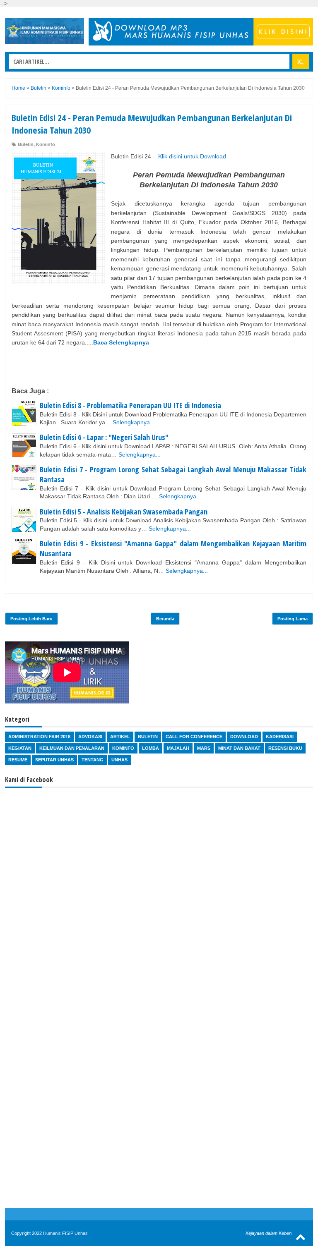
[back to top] (301, 1237)
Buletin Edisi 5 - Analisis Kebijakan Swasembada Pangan (123, 512)
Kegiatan (19, 748)
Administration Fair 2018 (39, 736)
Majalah (178, 748)
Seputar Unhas (54, 759)
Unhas (119, 759)
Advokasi (90, 736)
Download (244, 736)
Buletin (26, 144)
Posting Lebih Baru (31, 618)
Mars (203, 748)
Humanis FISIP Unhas (65, 1233)
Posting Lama (292, 618)
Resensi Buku (285, 748)
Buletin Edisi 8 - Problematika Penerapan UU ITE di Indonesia (130, 405)
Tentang (93, 759)
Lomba (150, 748)
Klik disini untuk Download (192, 156)
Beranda (165, 618)
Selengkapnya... (134, 422)
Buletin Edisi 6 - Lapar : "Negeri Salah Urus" (104, 437)
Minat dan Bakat (239, 748)
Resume (17, 759)
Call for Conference (194, 736)
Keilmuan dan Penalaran (71, 748)
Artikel (120, 736)
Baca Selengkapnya (121, 342)
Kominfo (45, 144)
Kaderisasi (280, 736)
